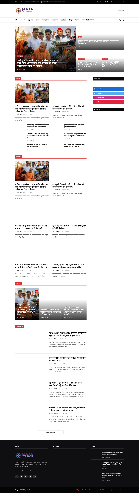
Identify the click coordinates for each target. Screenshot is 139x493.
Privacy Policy (75, 490)
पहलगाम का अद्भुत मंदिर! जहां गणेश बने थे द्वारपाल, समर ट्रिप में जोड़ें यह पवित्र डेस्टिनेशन (66, 384)
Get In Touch (108, 2)
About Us (100, 2)
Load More (50, 432)
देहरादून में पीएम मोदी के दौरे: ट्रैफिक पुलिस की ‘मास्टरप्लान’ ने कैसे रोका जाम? (98, 42)
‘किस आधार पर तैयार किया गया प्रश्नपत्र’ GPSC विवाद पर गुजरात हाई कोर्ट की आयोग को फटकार (112, 464)
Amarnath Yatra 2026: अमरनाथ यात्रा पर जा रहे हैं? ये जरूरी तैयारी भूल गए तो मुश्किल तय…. (38, 135)
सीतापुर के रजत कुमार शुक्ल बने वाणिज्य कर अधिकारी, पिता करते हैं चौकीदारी (74, 145)
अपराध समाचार (82, 58)
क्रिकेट (77, 20)
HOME (23, 20)
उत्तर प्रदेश (20, 56)
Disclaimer (92, 490)
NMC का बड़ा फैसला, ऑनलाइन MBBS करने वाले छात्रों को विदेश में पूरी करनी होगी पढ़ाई (112, 475)
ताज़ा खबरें (30, 20)
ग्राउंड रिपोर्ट (45, 20)
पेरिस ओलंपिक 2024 (88, 20)
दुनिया (37, 20)
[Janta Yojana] (24, 10)
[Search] (120, 20)
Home (67, 490)
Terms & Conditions (118, 490)
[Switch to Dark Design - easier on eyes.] (123, 20)
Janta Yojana (20, 270)
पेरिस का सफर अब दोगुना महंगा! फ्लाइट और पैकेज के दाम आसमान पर (37, 145)
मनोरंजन (63, 20)
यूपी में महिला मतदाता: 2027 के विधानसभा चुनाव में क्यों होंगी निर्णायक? (111, 64)
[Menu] (16, 19)
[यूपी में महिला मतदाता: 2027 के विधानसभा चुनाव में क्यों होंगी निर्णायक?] (57, 127)
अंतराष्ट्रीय (55, 20)
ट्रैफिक (80, 37)
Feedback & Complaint (104, 490)
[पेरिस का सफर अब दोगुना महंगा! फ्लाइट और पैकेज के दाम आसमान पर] (20, 146)
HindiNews (19, 114)
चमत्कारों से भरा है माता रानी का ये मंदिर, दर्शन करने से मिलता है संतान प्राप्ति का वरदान (67, 409)
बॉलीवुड (70, 20)
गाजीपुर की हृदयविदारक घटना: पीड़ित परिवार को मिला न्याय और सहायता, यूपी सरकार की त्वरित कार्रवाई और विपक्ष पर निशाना (46, 2)
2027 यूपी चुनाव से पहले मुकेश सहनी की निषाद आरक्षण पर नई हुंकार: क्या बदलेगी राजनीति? (75, 134)
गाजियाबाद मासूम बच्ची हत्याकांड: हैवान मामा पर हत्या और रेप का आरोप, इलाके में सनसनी (88, 64)
